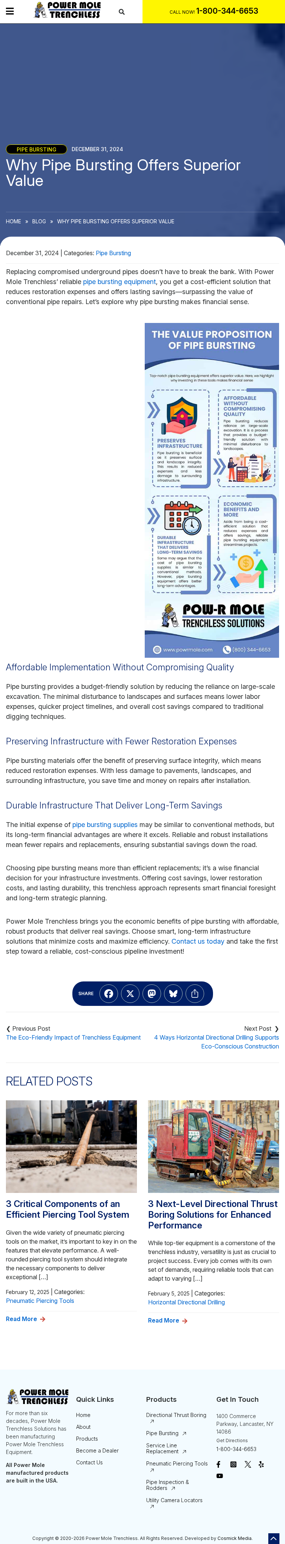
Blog (39, 221)
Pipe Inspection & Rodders (167, 1485)
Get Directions (232, 1440)
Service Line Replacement (162, 1448)
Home (13, 221)
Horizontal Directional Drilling (186, 1302)
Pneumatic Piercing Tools (40, 1300)
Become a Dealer (97, 1450)
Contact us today (198, 941)
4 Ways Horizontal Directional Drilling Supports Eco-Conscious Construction (216, 1042)
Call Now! (182, 12)
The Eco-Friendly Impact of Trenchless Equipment (73, 1037)
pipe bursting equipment (119, 282)
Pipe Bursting (36, 149)
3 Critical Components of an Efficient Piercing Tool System (67, 1209)
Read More (21, 1319)
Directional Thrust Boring (176, 1415)
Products (87, 1438)
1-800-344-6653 (236, 1449)
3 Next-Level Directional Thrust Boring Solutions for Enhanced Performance (213, 1215)
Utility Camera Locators (174, 1500)
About (83, 1427)
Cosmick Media (234, 1538)
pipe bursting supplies (105, 824)
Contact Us (89, 1462)
